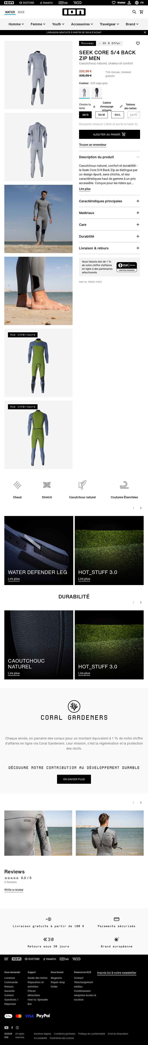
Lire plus (84, 189)
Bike (21, 12)
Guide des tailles (37, 978)
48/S (85, 115)
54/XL (134, 115)
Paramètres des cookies (62, 1038)
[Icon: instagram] (17, 1027)
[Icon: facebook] (12, 1027)
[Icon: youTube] (6, 1027)
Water (10, 12)
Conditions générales (64, 1033)
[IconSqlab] (63, 2)
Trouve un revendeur (92, 144)
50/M (101, 115)
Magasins (56, 978)
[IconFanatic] (46, 2)
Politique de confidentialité (91, 1033)
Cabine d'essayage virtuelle (106, 106)
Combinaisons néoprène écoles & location (85, 995)
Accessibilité (40, 1038)
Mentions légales (42, 1033)
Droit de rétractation (118, 1033)
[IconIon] (9, 2)
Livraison (9, 978)
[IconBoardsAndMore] (6, 958)
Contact (9, 995)
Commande (11, 982)
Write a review (13, 890)
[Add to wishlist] (138, 43)
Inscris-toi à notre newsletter (116, 973)
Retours (9, 986)
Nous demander (12, 972)
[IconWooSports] (77, 2)
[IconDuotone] (26, 2)
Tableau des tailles (130, 106)
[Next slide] (141, 508)
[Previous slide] (133, 508)
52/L (118, 115)
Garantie (9, 991)
